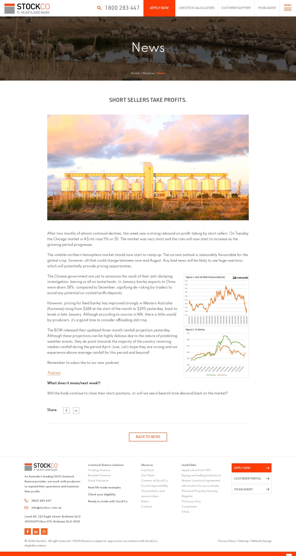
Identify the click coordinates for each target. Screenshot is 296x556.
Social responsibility (154, 486)
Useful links (189, 465)
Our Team (148, 475)
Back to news (148, 436)
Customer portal (247, 478)
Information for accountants (200, 486)
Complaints (189, 506)
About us (147, 465)
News (145, 501)
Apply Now (159, 8)
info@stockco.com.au (47, 507)
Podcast (54, 373)
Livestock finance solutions (106, 465)
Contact (146, 506)
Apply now (242, 468)
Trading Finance (99, 470)
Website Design (261, 541)
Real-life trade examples (104, 487)
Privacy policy (191, 501)
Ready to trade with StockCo (108, 501)
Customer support (236, 8)
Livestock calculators (197, 8)
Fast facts (147, 470)
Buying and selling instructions (201, 475)
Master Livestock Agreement (201, 480)
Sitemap (243, 541)
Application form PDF (196, 470)
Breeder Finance (99, 475)
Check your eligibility (101, 494)
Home (135, 73)
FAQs (185, 512)
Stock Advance (98, 480)
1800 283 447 (122, 7)
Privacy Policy (227, 541)
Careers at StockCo (154, 480)
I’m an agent (267, 8)
